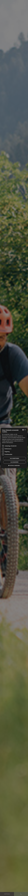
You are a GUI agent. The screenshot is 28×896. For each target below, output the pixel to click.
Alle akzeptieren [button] (14, 458)
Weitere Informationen (7, 442)
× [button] (24, 429)
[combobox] (23, 430)
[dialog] (14, 448)
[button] (14, 465)
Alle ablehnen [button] (14, 462)
